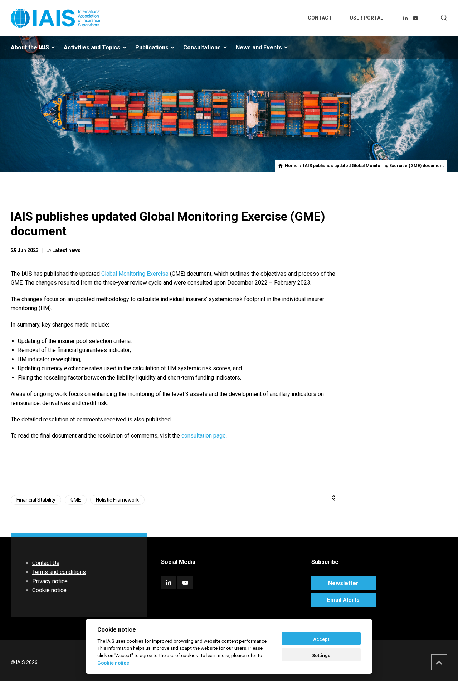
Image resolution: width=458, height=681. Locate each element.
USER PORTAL (366, 18)
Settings (321, 655)
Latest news (66, 250)
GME (75, 500)
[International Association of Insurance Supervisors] (55, 18)
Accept (321, 639)
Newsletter (343, 583)
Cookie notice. (114, 663)
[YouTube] (415, 18)
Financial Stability (35, 500)
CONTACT (320, 18)
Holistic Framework (117, 500)
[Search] (442, 18)
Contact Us (45, 563)
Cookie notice (49, 590)
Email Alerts (343, 600)
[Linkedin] (405, 18)
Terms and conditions (59, 572)
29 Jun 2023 (25, 250)
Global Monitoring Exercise (135, 273)
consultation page (203, 435)
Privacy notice (50, 581)
